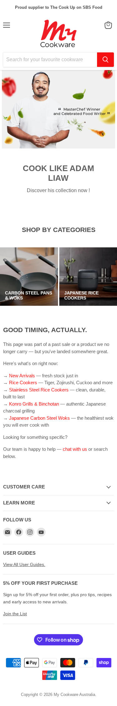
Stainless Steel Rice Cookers (39, 389)
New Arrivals (22, 375)
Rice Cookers (23, 382)
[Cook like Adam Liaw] (58, 109)
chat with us (75, 449)
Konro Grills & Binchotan (34, 404)
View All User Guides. (24, 564)
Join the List (15, 613)
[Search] (105, 59)
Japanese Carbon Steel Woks (39, 418)
